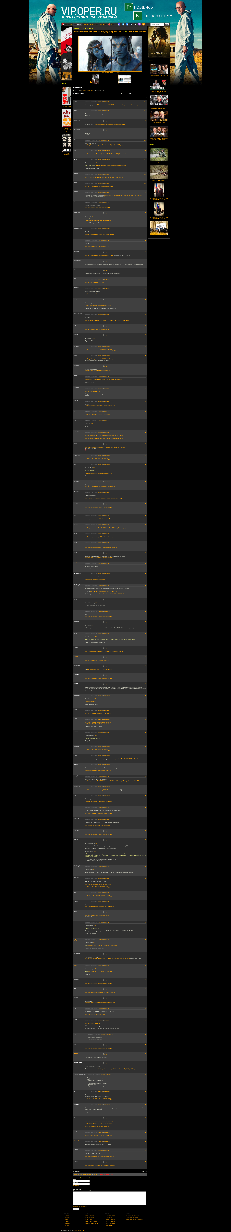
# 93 (145, 1141)
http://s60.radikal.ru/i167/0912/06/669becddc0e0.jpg (98, 895)
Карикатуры (96, 31)
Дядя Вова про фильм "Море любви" (158, 92)
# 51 (145, 648)
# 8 (145, 174)
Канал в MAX (109, 1217)
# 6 (145, 150)
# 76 (145, 939)
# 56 (145, 695)
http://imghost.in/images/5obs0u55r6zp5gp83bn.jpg (98, 801)
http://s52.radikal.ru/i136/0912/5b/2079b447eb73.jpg (112, 594)
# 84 (145, 1034)
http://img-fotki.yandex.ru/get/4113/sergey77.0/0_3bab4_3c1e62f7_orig (103, 498)
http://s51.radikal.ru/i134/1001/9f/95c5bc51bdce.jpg (98, 1123)
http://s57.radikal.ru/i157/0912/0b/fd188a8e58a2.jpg (98, 813)
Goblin (86, 31)
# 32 (145, 432)
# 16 (145, 261)
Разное (114, 33)
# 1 (145, 101)
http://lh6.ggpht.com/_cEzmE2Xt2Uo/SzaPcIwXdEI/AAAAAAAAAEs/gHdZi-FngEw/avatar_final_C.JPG (112, 781)
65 (158, 162)
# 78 (145, 965)
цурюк (83, 1230)
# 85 (145, 1045)
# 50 (145, 633)
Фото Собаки (107, 33)
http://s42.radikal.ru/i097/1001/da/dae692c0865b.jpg (98, 1048)
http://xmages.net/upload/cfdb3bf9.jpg (95, 1014)
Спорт (130, 31)
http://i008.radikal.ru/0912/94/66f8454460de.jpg (97, 723)
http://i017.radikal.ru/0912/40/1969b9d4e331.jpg (97, 886)
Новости (68, 24)
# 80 (145, 989)
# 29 (145, 401)
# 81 (145, 998)
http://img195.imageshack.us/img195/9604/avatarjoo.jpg (99, 359)
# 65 (145, 795)
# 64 (145, 786)
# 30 (145, 411)
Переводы (94, 24)
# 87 (145, 1063)
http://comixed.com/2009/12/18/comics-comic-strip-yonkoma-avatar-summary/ (117, 104)
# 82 (145, 1008)
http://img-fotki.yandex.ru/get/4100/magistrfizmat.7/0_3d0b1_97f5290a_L (117, 1068)
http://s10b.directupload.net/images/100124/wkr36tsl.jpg (99, 1156)
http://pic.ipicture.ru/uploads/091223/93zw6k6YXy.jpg (99, 186)
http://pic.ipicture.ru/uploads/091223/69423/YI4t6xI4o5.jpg (100, 486)
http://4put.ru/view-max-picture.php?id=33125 (96, 790)
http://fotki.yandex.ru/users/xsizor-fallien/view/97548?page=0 (101, 547)
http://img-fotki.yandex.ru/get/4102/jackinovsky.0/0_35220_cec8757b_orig (123, 195)
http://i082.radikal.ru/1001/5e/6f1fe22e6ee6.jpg (97, 1126)
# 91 (145, 1117)
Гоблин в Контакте (110, 1221)
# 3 (145, 121)
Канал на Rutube (89, 1217)
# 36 (145, 481)
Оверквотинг (101, 1190)
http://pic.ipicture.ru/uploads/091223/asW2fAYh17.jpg (99, 255)
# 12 (145, 213)
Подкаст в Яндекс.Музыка (91, 1223)
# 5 (145, 140)
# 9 (145, 183)
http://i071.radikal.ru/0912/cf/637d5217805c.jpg (97, 660)
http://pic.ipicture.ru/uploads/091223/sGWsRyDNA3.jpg (99, 234)
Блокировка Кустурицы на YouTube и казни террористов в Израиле (159, 76)
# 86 (145, 1054)
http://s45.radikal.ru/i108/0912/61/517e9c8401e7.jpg (103, 591)
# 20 (145, 299)
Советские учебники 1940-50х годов (66, 130)
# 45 (145, 573)
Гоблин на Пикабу (110, 1223)
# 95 (145, 1162)
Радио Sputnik (109, 1225)
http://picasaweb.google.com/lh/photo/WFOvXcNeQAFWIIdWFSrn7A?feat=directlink (107, 320)
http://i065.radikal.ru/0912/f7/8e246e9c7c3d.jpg (97, 915)
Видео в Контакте (89, 1215)
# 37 (145, 492)
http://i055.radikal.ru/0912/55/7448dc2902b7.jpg (97, 750)
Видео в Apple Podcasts (91, 1221)
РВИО (158, 236)
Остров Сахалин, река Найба (159, 180)
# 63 (145, 776)
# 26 (145, 366)
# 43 (145, 553)
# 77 (145, 954)
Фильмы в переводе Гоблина (133, 1215)
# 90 (145, 1104)
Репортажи (117, 31)
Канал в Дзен (88, 1219)
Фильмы (135, 31)
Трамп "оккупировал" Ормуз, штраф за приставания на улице (159, 139)
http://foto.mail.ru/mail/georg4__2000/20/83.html (97, 825)
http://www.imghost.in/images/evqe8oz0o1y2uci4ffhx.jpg (110, 124)
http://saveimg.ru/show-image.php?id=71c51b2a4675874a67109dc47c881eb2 (105, 447)
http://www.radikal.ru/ (90, 701)
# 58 (145, 719)
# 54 (145, 675)
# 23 (145, 335)
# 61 (145, 755)
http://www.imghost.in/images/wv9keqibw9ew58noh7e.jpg (100, 1002)
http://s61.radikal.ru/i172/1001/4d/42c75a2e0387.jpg (98, 1099)
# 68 (145, 831)
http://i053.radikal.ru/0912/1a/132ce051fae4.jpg (99, 669)
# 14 (145, 240)
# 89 (145, 1091)
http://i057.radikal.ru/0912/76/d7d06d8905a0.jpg (97, 459)
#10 (94, 338)
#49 (96, 636)
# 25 (145, 355)
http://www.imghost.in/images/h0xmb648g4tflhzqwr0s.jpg (100, 1165)
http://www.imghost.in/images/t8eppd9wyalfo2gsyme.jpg (99, 536)
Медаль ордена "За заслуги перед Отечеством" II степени (159, 199)
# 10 (145, 192)
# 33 (145, 444)
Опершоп (67, 1223)
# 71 (145, 878)
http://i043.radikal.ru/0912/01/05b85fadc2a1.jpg (97, 246)
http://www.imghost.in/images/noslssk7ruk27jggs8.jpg (99, 557)
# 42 (145, 542)
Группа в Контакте (110, 1219)
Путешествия (109, 31)
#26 (95, 925)
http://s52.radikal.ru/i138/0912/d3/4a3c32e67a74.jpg (98, 834)
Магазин (103, 24)
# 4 (145, 130)
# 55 (145, 684)
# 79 (145, 980)
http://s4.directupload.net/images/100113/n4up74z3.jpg (99, 1135)
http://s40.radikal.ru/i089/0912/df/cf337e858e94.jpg (98, 713)
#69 (94, 869)
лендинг (138, 93)
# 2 (145, 110)
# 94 (145, 1150)
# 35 (145, 464)
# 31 (145, 420)
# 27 (145, 376)
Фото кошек (142, 31)
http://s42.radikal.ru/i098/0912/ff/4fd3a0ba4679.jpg (127, 759)
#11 (92, 216)
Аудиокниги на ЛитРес (132, 1217)
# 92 (145, 1132)
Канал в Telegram (110, 1215)
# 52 (145, 657)
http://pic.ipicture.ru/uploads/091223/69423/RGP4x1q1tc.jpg (100, 350)
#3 (96, 163)
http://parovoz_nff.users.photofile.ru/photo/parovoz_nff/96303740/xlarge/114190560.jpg (107, 958)
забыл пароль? (76, 1185)
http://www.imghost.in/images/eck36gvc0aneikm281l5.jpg (100, 405)
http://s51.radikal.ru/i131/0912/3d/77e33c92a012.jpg (98, 507)
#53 (96, 968)
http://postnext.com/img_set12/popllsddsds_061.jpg (98, 983)
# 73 (145, 901)
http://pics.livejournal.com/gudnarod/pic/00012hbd (98, 370)
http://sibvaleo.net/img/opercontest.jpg (95, 579)
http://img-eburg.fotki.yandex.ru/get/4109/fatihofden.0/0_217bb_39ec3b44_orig (105, 527)
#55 (95, 699)
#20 (94, 468)
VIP (112, 24)
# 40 (145, 524)
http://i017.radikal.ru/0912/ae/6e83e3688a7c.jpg (97, 207)
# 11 (145, 202)
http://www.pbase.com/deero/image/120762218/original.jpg (100, 992)
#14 (92, 423)
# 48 (145, 611)
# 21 (145, 314)
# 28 (145, 388)
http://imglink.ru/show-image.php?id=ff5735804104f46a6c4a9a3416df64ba (104, 651)
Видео (85, 24)
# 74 (145, 912)
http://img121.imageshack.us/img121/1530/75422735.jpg (99, 906)
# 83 (145, 1020)
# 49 (145, 622)
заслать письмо (77, 1230)
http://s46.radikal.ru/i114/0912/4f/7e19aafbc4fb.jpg (98, 884)
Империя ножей (67, 106)
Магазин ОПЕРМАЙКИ (67, 154)
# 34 (145, 455)
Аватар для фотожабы (83, 28)
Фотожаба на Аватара (87, 90)
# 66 (145, 807)
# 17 (145, 270)
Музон (102, 31)
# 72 (145, 892)
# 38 (145, 504)
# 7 (145, 159)
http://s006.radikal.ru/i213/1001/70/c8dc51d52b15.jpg (99, 1121)
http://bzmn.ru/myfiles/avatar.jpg (107, 518)
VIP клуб (67, 1225)
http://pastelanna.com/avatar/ (92, 294)
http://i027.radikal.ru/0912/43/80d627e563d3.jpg (97, 414)
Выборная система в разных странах (159, 123)
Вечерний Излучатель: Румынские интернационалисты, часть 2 (159, 107)
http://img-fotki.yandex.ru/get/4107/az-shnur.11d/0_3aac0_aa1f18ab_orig (104, 145)
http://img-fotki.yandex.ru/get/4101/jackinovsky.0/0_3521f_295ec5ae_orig (104, 177)
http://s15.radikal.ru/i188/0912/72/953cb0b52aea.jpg (98, 616)
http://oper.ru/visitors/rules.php (93, 391)
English (81, 31)
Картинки (77, 24)
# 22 (145, 326)
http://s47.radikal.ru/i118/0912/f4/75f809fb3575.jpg (98, 305)
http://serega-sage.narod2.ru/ (92, 1023)
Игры (90, 31)
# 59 (145, 732)
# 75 (145, 922)
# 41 (145, 533)
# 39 (145, 515)
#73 (94, 942)
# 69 (145, 840)
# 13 (145, 228)
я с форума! (75, 1186)
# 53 (145, 666)
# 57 (145, 710)
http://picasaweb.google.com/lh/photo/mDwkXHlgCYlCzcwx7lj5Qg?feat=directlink (106, 154)
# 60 (145, 746)
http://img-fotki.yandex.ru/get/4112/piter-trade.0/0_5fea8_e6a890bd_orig (103, 379)
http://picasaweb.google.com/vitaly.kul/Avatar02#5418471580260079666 (104, 435)
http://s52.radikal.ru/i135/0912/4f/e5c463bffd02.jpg (98, 722)
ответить (100, 101)
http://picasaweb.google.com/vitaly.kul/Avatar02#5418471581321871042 (104, 438)
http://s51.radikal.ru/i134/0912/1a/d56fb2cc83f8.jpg (98, 770)
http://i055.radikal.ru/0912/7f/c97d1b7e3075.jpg (97, 329)
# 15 (145, 252)
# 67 (145, 819)
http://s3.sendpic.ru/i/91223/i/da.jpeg (94, 282)
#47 (93, 625)
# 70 (145, 866)
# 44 (145, 563)
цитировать (107, 101)
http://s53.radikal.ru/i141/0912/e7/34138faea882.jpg (98, 678)
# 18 (145, 279)
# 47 (145, 599)
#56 (96, 735)
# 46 (145, 585)
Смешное (124, 31)
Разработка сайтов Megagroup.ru (134, 1219)
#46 (96, 603)
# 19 (145, 288)
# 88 (145, 1074)
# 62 (145, 764)
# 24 (145, 346)
